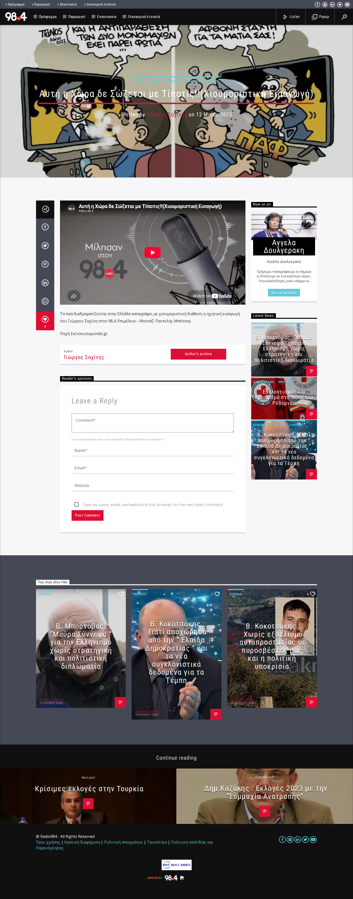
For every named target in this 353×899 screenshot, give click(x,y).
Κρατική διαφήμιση (82, 842)
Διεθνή (259, 327)
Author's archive (198, 354)
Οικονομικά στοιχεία (101, 4)
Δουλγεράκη (263, 382)
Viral (138, 81)
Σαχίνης (211, 81)
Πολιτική (192, 81)
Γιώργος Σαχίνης (167, 114)
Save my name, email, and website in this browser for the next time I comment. (153, 504)
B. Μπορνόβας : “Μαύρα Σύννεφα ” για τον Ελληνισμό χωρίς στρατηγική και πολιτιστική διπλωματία (284, 348)
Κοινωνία (172, 81)
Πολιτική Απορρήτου (123, 842)
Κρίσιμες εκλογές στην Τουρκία (89, 788)
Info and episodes (284, 292)
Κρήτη (283, 382)
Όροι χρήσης (48, 842)
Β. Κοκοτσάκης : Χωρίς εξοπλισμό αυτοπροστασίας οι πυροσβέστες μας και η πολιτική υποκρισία (271, 646)
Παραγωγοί (42, 4)
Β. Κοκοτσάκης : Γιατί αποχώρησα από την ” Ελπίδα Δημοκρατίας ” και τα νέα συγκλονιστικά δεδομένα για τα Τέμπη (284, 449)
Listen (294, 16)
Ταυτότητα (157, 842)
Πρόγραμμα (16, 4)
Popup (323, 16)
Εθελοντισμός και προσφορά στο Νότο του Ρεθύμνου (284, 398)
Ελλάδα (153, 81)
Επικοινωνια (68, 4)
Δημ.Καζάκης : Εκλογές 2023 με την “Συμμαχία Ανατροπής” (266, 792)
